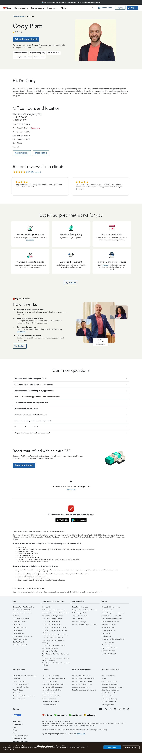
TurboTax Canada (18, 633)
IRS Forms (16, 616)
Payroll (104, 678)
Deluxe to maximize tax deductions (54, 610)
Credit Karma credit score (110, 690)
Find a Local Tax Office (50, 651)
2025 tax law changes (109, 654)
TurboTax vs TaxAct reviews (81, 687)
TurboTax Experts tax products (52, 619)
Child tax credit (107, 645)
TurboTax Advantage (79, 622)
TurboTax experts (18, 16)
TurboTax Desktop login (80, 607)
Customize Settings (130, 747)
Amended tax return (108, 627)
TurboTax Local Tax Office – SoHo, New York (55, 654)
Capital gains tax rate (108, 630)
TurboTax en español (20, 645)
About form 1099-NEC (109, 624)
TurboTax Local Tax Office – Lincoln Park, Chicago (56, 663)
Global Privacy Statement (45, 746)
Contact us (16, 678)
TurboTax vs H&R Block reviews (82, 681)
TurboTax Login (18, 690)
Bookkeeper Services (109, 702)
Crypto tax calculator (49, 693)
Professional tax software (110, 684)
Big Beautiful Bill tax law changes (24, 696)
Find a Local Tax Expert (50, 648)
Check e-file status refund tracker (53, 684)
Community (16, 693)
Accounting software (108, 675)
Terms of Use (80, 734)
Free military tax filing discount (52, 616)
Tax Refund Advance (19, 622)
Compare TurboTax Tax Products (23, 607)
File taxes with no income (110, 622)
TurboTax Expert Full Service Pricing (54, 627)
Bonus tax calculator (49, 699)
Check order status (78, 619)
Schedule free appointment (91, 2)
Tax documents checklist (50, 702)
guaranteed (30, 240)
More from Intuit (107, 696)
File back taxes (106, 633)
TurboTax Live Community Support (24, 675)
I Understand (112, 747)
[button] (71, 588)
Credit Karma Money (20, 627)
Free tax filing (46, 607)
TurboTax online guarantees (22, 613)
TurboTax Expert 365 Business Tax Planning (53, 641)
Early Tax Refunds (18, 642)
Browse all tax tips (108, 610)
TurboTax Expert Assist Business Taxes (55, 635)
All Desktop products (79, 613)
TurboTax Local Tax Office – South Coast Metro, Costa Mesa (55, 659)
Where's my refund (19, 681)
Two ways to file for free (21, 687)
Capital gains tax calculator (51, 696)
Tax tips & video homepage (111, 607)
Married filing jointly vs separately (113, 613)
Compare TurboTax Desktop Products (84, 610)
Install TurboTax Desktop (80, 616)
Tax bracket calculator (49, 681)
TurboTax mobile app (20, 639)
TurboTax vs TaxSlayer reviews (82, 684)
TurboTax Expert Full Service (51, 624)
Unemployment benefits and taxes (113, 639)
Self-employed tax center (21, 619)
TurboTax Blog (18, 630)
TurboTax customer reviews (81, 675)
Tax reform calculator (49, 705)
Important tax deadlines (109, 648)
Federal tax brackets (108, 651)
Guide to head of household (111, 616)
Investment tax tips (108, 642)
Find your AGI (106, 636)
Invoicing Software (108, 705)
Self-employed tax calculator (51, 690)
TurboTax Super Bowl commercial (83, 678)
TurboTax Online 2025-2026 (22, 610)
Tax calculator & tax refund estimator (54, 678)
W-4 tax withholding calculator (52, 687)
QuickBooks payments (109, 681)
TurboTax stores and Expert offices (53, 645)
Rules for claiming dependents (112, 619)
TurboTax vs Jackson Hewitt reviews (84, 690)
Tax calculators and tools (50, 675)
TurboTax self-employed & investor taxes (55, 613)
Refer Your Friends (19, 699)
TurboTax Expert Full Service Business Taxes (54, 630)
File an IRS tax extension (21, 684)
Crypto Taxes (17, 624)
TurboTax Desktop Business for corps (84, 624)
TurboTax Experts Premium (51, 622)
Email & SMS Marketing (109, 699)
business (105, 265)
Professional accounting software (112, 687)
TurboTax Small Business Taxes (52, 638)
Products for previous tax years (23, 636)
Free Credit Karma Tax (109, 693)
